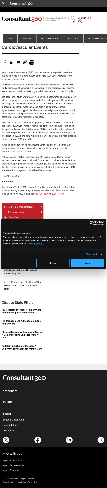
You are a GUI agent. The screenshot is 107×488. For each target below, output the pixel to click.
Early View (14, 217)
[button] (25, 62)
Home (10, 38)
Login (73, 21)
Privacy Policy (20, 482)
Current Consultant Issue (21, 206)
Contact (82, 17)
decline (52, 263)
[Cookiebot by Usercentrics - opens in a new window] (91, 223)
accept (87, 263)
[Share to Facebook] (5, 62)
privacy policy (35, 243)
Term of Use (32, 482)
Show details (92, 254)
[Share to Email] (18, 62)
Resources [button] (73, 38)
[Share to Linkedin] (11, 62)
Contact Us (8, 430)
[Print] (32, 62)
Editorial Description (13, 419)
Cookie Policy (8, 482)
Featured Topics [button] (49, 38)
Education (27, 38)
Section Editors (10, 425)
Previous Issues (16, 212)
